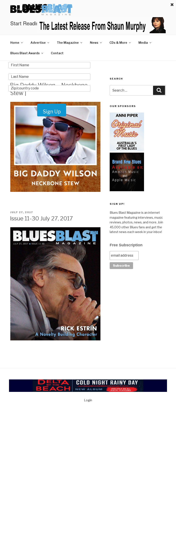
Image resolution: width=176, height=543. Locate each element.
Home (14, 42)
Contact (57, 53)
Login (88, 400)
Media (143, 42)
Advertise (38, 42)
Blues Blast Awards (25, 53)
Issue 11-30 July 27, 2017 (41, 218)
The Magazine (68, 42)
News (94, 42)
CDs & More (118, 42)
